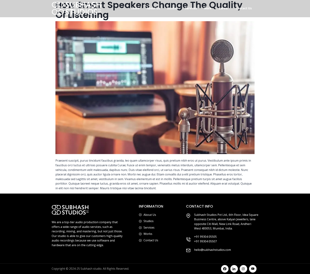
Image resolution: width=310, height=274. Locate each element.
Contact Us (244, 8)
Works (148, 234)
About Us (153, 8)
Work (208, 8)
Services (191, 8)
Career (224, 8)
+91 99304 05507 (205, 241)
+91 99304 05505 (205, 237)
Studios (172, 8)
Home (135, 8)
